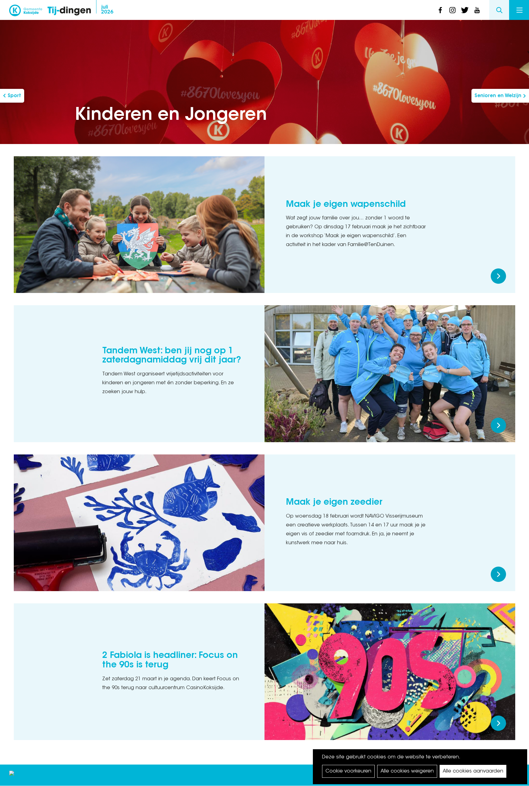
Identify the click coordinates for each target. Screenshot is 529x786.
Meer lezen (498, 276)
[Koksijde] (25, 12)
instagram (452, 10)
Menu (519, 10)
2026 (107, 10)
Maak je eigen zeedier (334, 502)
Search (499, 10)
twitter (465, 10)
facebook (440, 10)
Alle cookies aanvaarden (473, 771)
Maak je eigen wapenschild (346, 204)
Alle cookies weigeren (407, 771)
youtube (477, 10)
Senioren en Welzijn (498, 96)
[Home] (69, 11)
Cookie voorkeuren (348, 771)
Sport (14, 96)
